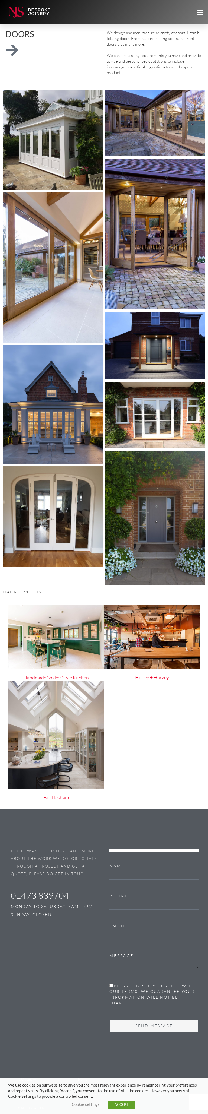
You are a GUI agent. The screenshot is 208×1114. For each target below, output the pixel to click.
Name (117, 865)
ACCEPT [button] (121, 1104)
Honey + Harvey (152, 677)
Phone (118, 896)
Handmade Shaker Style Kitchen (56, 678)
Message (121, 955)
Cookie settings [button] (86, 1104)
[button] (200, 12)
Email (117, 925)
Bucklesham (56, 797)
